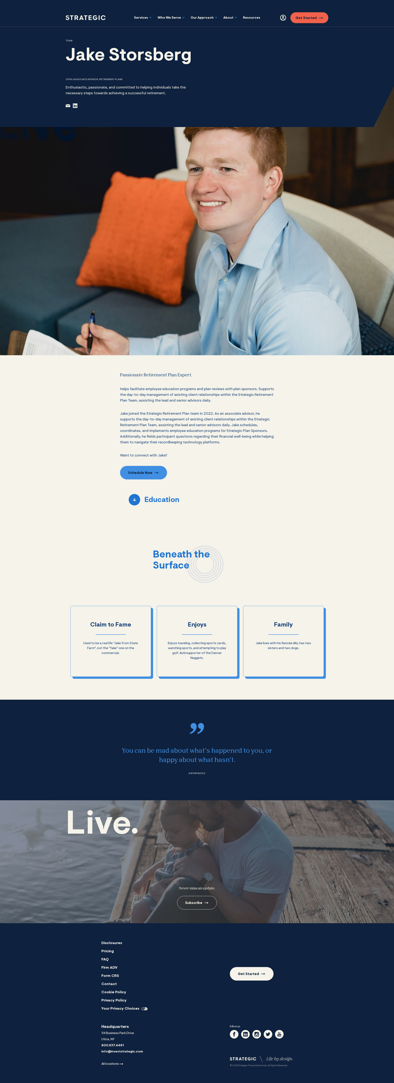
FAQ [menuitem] (105, 960)
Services (141, 17)
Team (69, 41)
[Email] (68, 105)
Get (306, 18)
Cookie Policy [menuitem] (113, 992)
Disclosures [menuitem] (111, 943)
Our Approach (202, 17)
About (228, 17)
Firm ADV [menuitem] (109, 968)
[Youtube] (279, 1034)
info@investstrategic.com (122, 1051)
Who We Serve (170, 17)
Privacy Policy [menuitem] (114, 1000)
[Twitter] (268, 1034)
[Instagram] (256, 1034)
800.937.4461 (112, 1045)
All (110, 1064)
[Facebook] (234, 1034)
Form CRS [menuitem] (110, 976)
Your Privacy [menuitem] (120, 1009)
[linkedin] (75, 105)
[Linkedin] (245, 1034)
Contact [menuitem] (109, 984)
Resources (251, 17)
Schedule (140, 473)
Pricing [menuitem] (107, 951)
